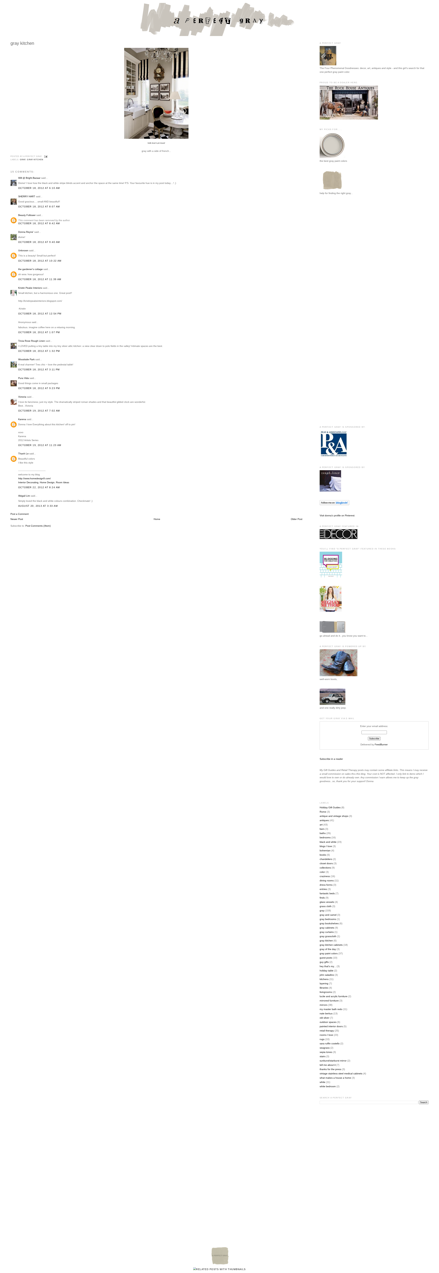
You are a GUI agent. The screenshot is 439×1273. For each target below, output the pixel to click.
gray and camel (328, 914)
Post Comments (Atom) (38, 525)
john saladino (327, 974)
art (321, 824)
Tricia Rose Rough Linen (31, 340)
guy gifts (324, 962)
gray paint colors (329, 953)
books (323, 854)
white (322, 1082)
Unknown (23, 250)
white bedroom (328, 1086)
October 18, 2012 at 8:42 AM (39, 223)
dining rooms (327, 880)
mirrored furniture (329, 1000)
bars (322, 829)
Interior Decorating (28, 482)
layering (324, 983)
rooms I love (326, 1035)
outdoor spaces (328, 1022)
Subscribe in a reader (331, 759)
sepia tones (326, 1052)
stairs (322, 1056)
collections (325, 867)
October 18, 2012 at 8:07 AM (39, 206)
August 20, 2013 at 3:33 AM (38, 505)
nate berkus (326, 1013)
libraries (324, 987)
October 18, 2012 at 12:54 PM (40, 313)
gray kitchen (35, 160)
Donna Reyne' (26, 232)
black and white (328, 842)
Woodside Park (26, 359)
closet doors (326, 863)
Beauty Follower (27, 215)
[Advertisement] (333, 254)
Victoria (22, 396)
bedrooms (325, 837)
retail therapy (327, 1030)
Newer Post (16, 519)
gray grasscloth (328, 936)
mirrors (323, 1005)
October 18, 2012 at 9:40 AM (39, 242)
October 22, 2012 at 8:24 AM (39, 487)
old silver (324, 1017)
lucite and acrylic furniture (333, 996)
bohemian (325, 850)
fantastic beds (327, 893)
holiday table (326, 970)
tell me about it (328, 1065)
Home (157, 519)
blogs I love (326, 846)
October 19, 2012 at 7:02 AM (39, 410)
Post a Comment (19, 514)
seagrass (325, 1047)
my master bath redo (331, 1009)
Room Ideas (62, 482)
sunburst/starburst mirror (333, 1060)
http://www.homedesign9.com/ (34, 478)
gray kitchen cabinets (331, 944)
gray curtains (327, 932)
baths (323, 833)
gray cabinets (327, 927)
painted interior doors (331, 1026)
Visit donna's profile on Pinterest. (337, 515)
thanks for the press (330, 1069)
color (322, 872)
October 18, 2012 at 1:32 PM (39, 351)
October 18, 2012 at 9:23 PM (39, 388)
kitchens (324, 979)
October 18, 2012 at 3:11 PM (39, 369)
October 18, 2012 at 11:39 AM (39, 279)
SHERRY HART (26, 196)
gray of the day (328, 949)
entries (323, 889)
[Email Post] (45, 156)
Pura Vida (23, 378)
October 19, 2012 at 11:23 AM (39, 445)
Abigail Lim (24, 495)
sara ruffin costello (330, 1043)
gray (23, 160)
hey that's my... (328, 966)
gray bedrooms (328, 919)
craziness (325, 876)
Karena (22, 419)
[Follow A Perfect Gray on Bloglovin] (334, 504)
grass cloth (325, 906)
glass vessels (327, 902)
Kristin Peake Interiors (30, 287)
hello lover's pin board (156, 143)
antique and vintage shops (334, 816)
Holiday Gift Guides (330, 807)
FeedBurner (381, 744)
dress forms (326, 884)
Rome (323, 811)
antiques (324, 820)
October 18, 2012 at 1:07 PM (39, 332)
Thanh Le (23, 453)
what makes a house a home (335, 1077)
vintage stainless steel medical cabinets (341, 1073)
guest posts (326, 957)
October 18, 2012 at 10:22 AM (40, 260)
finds (322, 897)
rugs (322, 1039)
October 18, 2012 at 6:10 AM (39, 188)
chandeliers (326, 859)
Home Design (47, 482)
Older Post (296, 519)
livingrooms (326, 992)
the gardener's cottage (30, 269)
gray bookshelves (329, 923)
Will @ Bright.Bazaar (29, 178)
